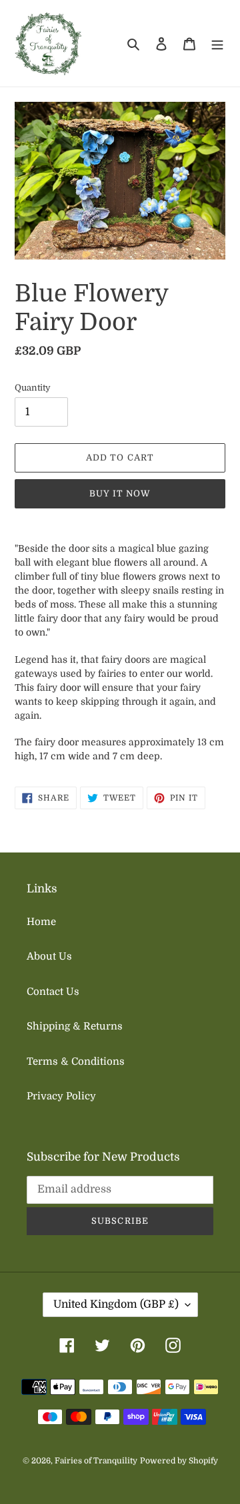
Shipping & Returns (75, 1026)
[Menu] (217, 43)
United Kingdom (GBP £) (116, 1304)
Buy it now (120, 493)
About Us (49, 956)
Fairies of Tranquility (96, 1460)
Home (41, 922)
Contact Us (53, 992)
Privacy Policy (61, 1096)
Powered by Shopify (179, 1460)
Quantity (33, 388)
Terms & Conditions (76, 1061)
